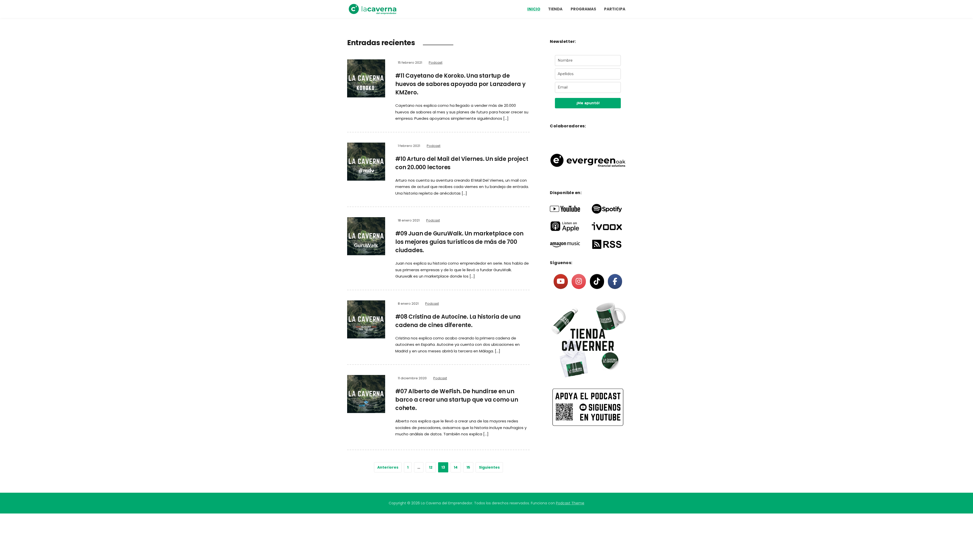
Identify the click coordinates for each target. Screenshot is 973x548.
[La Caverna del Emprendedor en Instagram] (579, 281)
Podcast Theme (570, 503)
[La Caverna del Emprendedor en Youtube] (561, 281)
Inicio (533, 9)
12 (431, 467)
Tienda (555, 9)
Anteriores (387, 467)
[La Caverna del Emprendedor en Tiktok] (597, 281)
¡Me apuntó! (588, 103)
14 (456, 467)
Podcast (435, 62)
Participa (614, 9)
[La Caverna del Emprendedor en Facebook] (615, 281)
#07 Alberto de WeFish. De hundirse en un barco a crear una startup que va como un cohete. (456, 399)
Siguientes (489, 467)
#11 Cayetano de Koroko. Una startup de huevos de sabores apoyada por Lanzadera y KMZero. (460, 84)
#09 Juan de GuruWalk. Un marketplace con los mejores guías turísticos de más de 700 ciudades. (459, 242)
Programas (583, 9)
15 (468, 467)
